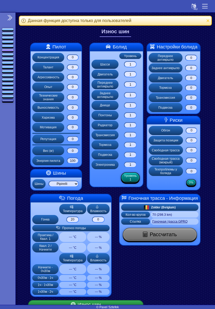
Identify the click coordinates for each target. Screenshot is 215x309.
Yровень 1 (130, 177)
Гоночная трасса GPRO (169, 221)
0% (191, 182)
